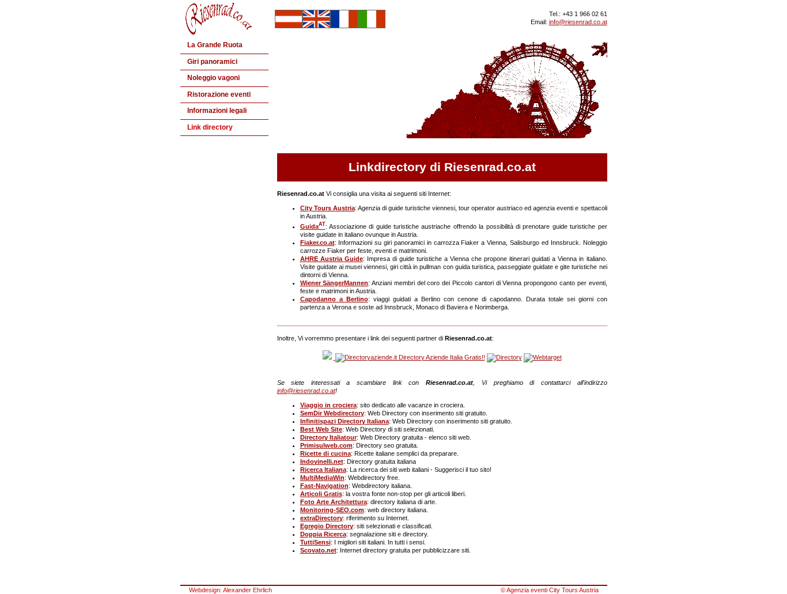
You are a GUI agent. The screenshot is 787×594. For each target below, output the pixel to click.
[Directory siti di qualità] (327, 357)
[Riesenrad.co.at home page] (221, 32)
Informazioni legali (217, 111)
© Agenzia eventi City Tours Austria (550, 590)
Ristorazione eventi (219, 94)
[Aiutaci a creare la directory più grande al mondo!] (504, 357)
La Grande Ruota (215, 45)
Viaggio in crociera (328, 405)
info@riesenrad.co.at (578, 21)
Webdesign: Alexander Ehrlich (230, 590)
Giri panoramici (212, 62)
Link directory (210, 127)
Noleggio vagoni (213, 78)
